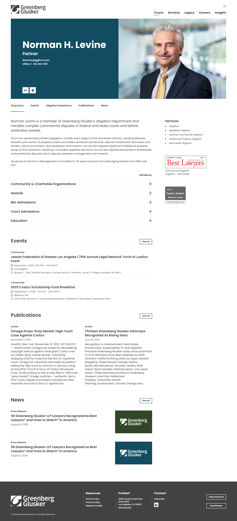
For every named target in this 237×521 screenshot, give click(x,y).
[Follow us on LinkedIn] (156, 505)
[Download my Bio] (33, 90)
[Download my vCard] (25, 90)
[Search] (224, 6)
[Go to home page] (28, 9)
